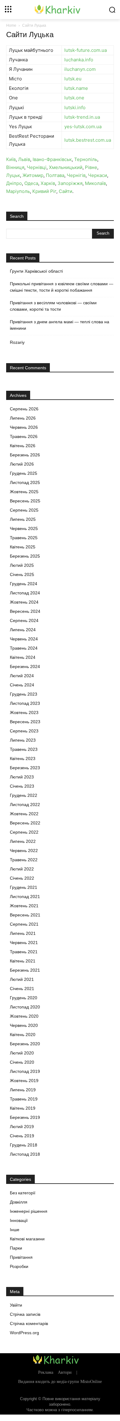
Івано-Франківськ (52, 159)
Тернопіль (85, 159)
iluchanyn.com (80, 69)
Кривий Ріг (44, 191)
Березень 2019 (25, 1117)
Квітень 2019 (22, 1108)
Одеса (31, 183)
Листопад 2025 (25, 482)
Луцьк (13, 175)
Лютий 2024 (22, 675)
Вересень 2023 (25, 721)
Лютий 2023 (22, 776)
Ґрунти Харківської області (36, 271)
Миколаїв (95, 183)
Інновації (19, 1220)
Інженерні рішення (28, 1211)
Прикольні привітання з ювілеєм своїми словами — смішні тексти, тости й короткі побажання (61, 287)
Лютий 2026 (22, 464)
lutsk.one (74, 98)
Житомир (32, 175)
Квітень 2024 (22, 657)
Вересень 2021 (25, 914)
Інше (14, 1229)
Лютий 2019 (22, 1126)
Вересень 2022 (25, 822)
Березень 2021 (25, 970)
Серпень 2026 (24, 408)
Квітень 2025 (22, 546)
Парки (16, 1248)
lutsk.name (76, 88)
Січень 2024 (22, 684)
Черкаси (97, 175)
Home (11, 25)
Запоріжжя (70, 183)
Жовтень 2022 (24, 813)
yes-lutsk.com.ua (83, 126)
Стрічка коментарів (29, 1323)
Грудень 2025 (23, 473)
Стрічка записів (25, 1314)
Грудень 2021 (23, 887)
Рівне (91, 167)
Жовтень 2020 (24, 1016)
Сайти (65, 191)
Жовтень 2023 (24, 712)
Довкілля (18, 1202)
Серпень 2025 (24, 510)
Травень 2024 (24, 648)
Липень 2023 (23, 740)
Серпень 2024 (24, 620)
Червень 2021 (24, 942)
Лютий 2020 (22, 1052)
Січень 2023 (22, 786)
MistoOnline (91, 1381)
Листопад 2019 (25, 1071)
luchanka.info (78, 60)
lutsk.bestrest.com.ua (87, 140)
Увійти (16, 1305)
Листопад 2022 (25, 804)
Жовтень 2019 (24, 1080)
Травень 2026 (24, 436)
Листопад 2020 (25, 1006)
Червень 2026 (24, 427)
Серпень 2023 (24, 730)
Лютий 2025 (22, 565)
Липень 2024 (23, 629)
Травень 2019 (24, 1098)
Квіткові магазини (27, 1238)
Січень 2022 (22, 878)
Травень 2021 (24, 951)
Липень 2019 (23, 1089)
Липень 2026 (23, 418)
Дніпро (14, 183)
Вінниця (15, 167)
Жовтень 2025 (24, 491)
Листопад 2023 (25, 703)
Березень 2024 (25, 666)
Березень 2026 (25, 454)
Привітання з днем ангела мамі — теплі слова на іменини (59, 325)
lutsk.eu (73, 79)
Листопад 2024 (25, 592)
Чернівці (36, 167)
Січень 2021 (22, 988)
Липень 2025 (23, 519)
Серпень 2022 (24, 832)
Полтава (55, 175)
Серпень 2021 (24, 924)
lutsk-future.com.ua (85, 50)
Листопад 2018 (25, 1154)
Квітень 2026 (22, 445)
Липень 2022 (23, 841)
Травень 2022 (24, 859)
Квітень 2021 (22, 960)
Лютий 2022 (22, 868)
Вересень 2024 (25, 611)
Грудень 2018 (23, 1145)
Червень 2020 (24, 1025)
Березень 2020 (25, 1043)
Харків (48, 183)
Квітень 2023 (22, 758)
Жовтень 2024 (24, 602)
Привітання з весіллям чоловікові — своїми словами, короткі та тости (53, 306)
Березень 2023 (25, 767)
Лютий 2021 (22, 979)
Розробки (19, 1266)
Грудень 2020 (23, 997)
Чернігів (76, 175)
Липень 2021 (23, 933)
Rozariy (17, 342)
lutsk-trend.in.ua (82, 117)
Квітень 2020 (22, 1034)
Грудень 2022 (23, 795)
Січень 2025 (22, 574)
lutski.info (75, 107)
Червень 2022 (24, 850)
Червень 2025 (24, 528)
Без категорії (22, 1192)
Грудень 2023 (23, 694)
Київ (11, 159)
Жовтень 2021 (24, 905)
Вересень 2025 (25, 500)
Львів (24, 159)
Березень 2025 (25, 556)
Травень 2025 (24, 537)
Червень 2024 (24, 638)
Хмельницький (65, 167)
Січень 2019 (22, 1135)
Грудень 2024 (23, 583)
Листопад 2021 (25, 896)
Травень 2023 (24, 749)
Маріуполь (18, 191)
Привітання (21, 1257)
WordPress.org (24, 1332)
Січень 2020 (22, 1062)
